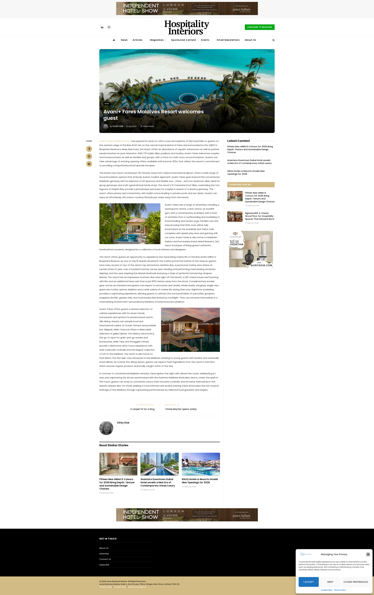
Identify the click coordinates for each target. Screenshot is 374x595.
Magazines (157, 39)
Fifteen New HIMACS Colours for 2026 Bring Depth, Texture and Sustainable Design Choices (117, 484)
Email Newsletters (228, 39)
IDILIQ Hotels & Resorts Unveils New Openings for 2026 (200, 481)
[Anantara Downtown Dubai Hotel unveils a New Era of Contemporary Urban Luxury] (160, 464)
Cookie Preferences (355, 581)
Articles (137, 39)
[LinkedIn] (89, 164)
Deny (330, 581)
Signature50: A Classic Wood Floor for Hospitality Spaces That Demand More (259, 216)
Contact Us (105, 559)
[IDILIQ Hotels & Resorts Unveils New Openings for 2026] (201, 464)
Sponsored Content (183, 39)
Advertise (104, 553)
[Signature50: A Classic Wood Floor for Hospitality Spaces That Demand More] (235, 216)
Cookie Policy (327, 590)
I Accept (308, 581)
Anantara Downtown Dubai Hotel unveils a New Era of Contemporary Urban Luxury (158, 482)
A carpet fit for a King (142, 409)
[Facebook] (89, 149)
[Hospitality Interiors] (187, 27)
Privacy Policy (340, 590)
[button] (368, 554)
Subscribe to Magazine (259, 27)
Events (205, 39)
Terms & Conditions (137, 587)
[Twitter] (89, 156)
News (124, 39)
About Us (250, 39)
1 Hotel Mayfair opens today (181, 409)
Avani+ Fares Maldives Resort (115, 141)
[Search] (273, 40)
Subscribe (104, 564)
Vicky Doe (118, 126)
